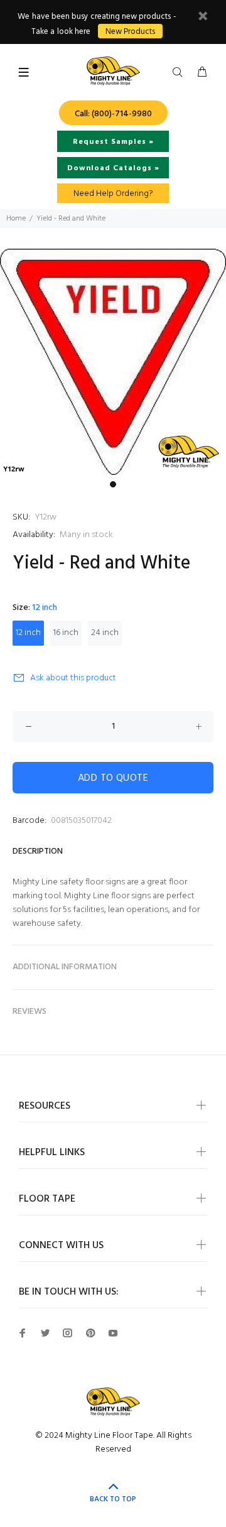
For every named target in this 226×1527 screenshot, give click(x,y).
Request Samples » (113, 142)
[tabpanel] (113, 362)
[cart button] (202, 73)
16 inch (65, 633)
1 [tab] (113, 484)
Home (16, 218)
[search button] (180, 73)
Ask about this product (73, 678)
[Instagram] (68, 1333)
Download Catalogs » (113, 168)
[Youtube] (113, 1333)
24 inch (105, 633)
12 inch (28, 633)
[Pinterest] (90, 1333)
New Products (130, 31)
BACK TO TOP (113, 1499)
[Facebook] (22, 1333)
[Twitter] (45, 1333)
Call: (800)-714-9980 (113, 114)
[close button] (202, 18)
